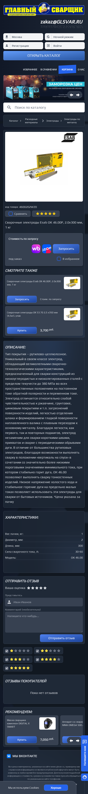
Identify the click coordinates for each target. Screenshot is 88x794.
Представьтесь (13, 595)
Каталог (13, 120)
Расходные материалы (31, 121)
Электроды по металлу (72, 121)
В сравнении (49, 69)
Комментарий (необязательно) (23, 609)
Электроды (52, 120)
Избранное (30, 69)
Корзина (67, 69)
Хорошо (56, 787)
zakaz (61, 21)
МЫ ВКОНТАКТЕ (24, 756)
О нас (81, 69)
